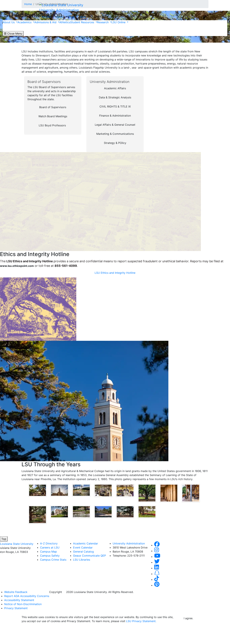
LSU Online (118, 22)
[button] (157, 545)
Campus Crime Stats (53, 559)
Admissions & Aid (45, 22)
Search (98, 16)
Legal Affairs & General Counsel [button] (115, 124)
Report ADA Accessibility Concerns (26, 596)
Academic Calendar (85, 543)
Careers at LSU (49, 547)
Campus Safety (50, 555)
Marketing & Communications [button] (115, 133)
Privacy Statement (16, 608)
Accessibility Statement (19, 600)
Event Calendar (83, 547)
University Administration (59, 10)
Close (143, 16)
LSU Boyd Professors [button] (52, 125)
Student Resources (82, 22)
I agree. (188, 618)
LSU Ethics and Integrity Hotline (115, 272)
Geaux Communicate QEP (89, 555)
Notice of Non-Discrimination (23, 604)
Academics (25, 22)
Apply (60, 17)
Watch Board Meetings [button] (52, 116)
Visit (72, 17)
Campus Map (48, 551)
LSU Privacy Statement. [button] (141, 621)
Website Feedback (15, 592)
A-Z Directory (49, 543)
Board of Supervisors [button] (52, 107)
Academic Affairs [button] (115, 88)
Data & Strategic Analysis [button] (115, 97)
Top (3, 539)
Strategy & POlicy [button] (115, 143)
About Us (9, 22)
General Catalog (83, 551)
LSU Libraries (81, 559)
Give (83, 17)
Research (103, 22)
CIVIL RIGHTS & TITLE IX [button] (115, 106)
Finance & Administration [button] (115, 115)
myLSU (46, 17)
